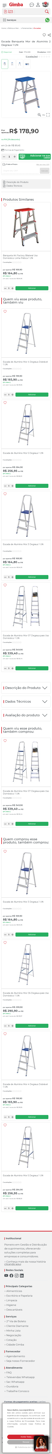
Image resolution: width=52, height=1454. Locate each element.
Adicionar (32, 288)
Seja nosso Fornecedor (20, 1361)
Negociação (13, 1335)
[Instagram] (16, 1276)
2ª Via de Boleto (16, 1321)
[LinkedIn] (22, 1276)
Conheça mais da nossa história (25, 1262)
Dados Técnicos (14, 185)
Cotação (11, 1340)
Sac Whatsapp (15, 1382)
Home (3, 28)
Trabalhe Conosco (17, 1391)
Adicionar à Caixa (35, 157)
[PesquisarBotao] (47, 12)
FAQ (9, 1372)
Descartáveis (14, 1309)
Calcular (44, 171)
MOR (49, 52)
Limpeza (11, 1300)
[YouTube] (6, 1276)
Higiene (11, 1305)
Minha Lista (13, 1330)
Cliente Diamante (17, 1326)
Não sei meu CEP (42, 164)
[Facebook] (11, 1276)
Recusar (26, 1442)
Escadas (37, 28)
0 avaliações (31, 56)
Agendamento (15, 1356)
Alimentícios (14, 1291)
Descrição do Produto (17, 182)
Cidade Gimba (15, 1344)
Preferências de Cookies (27, 1447)
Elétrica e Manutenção (14, 28)
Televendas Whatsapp (20, 1377)
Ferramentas (27, 28)
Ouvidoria (12, 1386)
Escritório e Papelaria (19, 1296)
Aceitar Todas (26, 1437)
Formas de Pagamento (14, 150)
